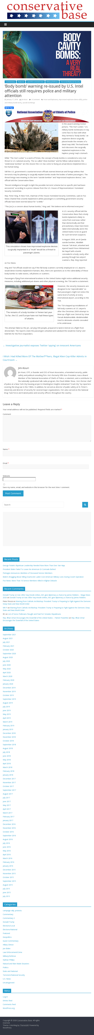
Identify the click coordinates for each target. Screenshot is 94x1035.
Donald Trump (8, 922)
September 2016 (9, 835)
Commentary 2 (9, 918)
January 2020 (8, 684)
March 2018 (7, 767)
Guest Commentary (10, 941)
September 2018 (9, 744)
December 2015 (9, 870)
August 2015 (8, 885)
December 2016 (9, 824)
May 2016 (7, 851)
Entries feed (7, 1000)
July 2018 (6, 752)
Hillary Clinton (8, 945)
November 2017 (9, 782)
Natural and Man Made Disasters (16, 963)
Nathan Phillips (9, 960)
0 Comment (35, 99)
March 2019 (7, 722)
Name (6, 449)
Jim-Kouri (24, 99)
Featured (21, 82)
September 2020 (9, 653)
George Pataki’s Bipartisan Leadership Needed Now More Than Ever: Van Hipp (34, 565)
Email (6, 463)
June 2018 (7, 756)
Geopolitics (7, 937)
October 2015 (8, 877)
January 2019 (8, 729)
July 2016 (6, 843)
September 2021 (9, 634)
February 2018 (8, 771)
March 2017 (7, 813)
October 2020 (8, 650)
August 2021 (8, 638)
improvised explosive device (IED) (70, 99)
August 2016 (8, 839)
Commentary (10, 82)
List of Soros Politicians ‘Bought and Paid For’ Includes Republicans (34, 614)
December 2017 (9, 779)
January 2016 (8, 866)
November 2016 (9, 828)
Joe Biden (6, 948)
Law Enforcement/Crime (35, 82)
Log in (5, 997)
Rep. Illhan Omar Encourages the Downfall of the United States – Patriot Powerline (35, 618)
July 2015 (6, 888)
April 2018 (7, 763)
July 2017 (6, 797)
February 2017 (8, 816)
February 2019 (8, 725)
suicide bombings (29, 103)
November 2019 (9, 691)
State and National (10, 971)
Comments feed (9, 1004)
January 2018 (8, 775)
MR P (5, 607)
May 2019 (7, 714)
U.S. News (7, 979)
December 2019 (9, 687)
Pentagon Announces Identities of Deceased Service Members (27, 573)
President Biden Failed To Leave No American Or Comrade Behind (29, 569)
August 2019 (8, 703)
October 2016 (8, 832)
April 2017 (7, 809)
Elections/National (10, 929)
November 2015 (9, 873)
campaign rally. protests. (12, 910)
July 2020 (6, 661)
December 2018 (9, 733)
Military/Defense (52, 82)
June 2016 (7, 847)
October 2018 (8, 741)
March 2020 (7, 676)
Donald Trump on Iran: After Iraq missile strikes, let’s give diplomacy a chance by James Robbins (48, 597)
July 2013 (6, 896)
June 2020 (7, 665)
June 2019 (7, 710)
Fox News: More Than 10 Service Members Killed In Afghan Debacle (30, 580)
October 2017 (8, 786)
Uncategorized (8, 982)
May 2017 (7, 805)
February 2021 (8, 646)
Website (6, 476)
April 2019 (7, 718)
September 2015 (9, 881)
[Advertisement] (47, 529)
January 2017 (8, 820)
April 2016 (7, 854)
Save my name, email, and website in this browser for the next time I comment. (36, 487)
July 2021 (6, 642)
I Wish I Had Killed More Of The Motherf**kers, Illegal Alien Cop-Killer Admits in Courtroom (45, 358)
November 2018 (9, 737)
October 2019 (8, 695)
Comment (7, 414)
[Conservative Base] (47, 2)
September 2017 (9, 790)
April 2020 (7, 672)
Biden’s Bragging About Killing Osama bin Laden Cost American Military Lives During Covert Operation (43, 577)
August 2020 (8, 657)
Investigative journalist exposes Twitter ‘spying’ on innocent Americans (42, 345)
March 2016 (7, 858)
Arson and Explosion (50, 99)
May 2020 (7, 669)
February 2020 (8, 680)
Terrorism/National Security (70, 82)
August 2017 (8, 794)
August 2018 (8, 748)
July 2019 (6, 706)
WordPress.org (9, 1008)
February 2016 (8, 862)
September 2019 (9, 699)
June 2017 (7, 801)
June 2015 (7, 892)
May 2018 (7, 760)
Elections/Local (9, 926)
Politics (5, 967)
